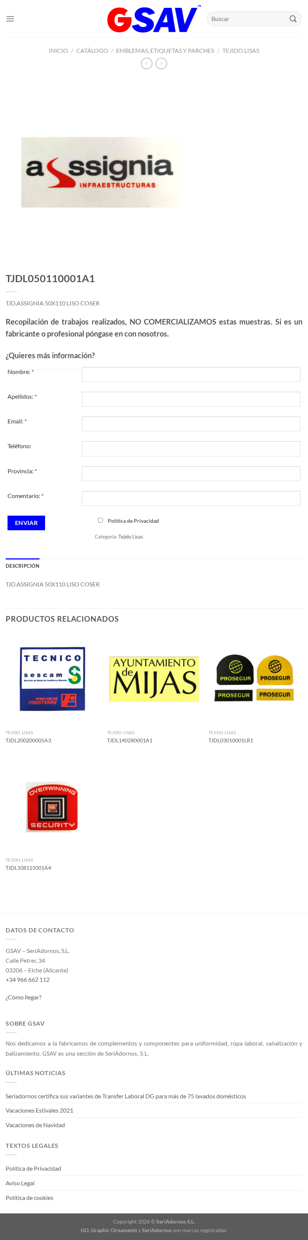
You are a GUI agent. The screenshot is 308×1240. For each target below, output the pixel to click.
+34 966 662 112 (28, 979)
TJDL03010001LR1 (230, 740)
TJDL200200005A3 (28, 740)
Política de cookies (29, 1197)
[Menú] (10, 18)
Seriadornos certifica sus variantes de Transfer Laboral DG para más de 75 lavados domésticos (126, 1095)
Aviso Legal (20, 1182)
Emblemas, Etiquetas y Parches (165, 50)
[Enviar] (293, 18)
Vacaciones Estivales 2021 (39, 1110)
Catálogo (92, 50)
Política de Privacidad (133, 521)
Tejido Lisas (240, 50)
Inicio (58, 50)
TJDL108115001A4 (28, 868)
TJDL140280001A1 (129, 740)
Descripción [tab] (22, 566)
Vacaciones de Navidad (35, 1124)
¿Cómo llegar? (23, 997)
